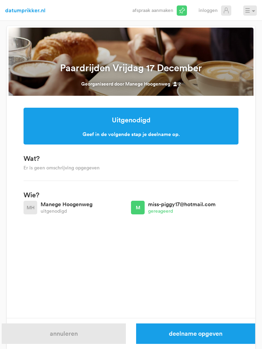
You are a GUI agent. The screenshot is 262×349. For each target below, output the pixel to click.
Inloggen (208, 10)
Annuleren (64, 333)
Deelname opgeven (195, 333)
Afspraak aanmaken (152, 10)
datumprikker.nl (25, 10)
